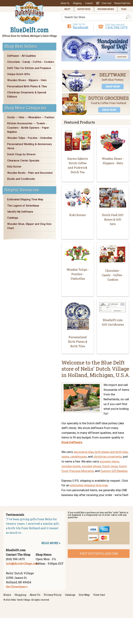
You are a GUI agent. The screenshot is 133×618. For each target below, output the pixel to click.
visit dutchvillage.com (98, 553)
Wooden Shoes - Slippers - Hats (113, 161)
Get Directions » (17, 586)
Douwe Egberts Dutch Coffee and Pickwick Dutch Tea (77, 165)
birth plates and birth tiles (111, 452)
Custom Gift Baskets (114, 471)
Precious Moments (81, 471)
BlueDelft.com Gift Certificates (113, 322)
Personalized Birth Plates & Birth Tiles (77, 341)
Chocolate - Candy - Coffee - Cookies (113, 275)
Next (127, 48)
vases (65, 456)
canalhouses (78, 456)
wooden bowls (71, 466)
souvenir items (109, 461)
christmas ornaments (108, 456)
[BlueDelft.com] (29, 19)
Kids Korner (77, 215)
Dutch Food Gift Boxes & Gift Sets (112, 219)
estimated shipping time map (89, 485)
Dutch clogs (110, 466)
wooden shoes (91, 466)
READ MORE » (50, 543)
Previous (65, 48)
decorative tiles (84, 452)
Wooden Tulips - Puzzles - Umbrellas (77, 274)
